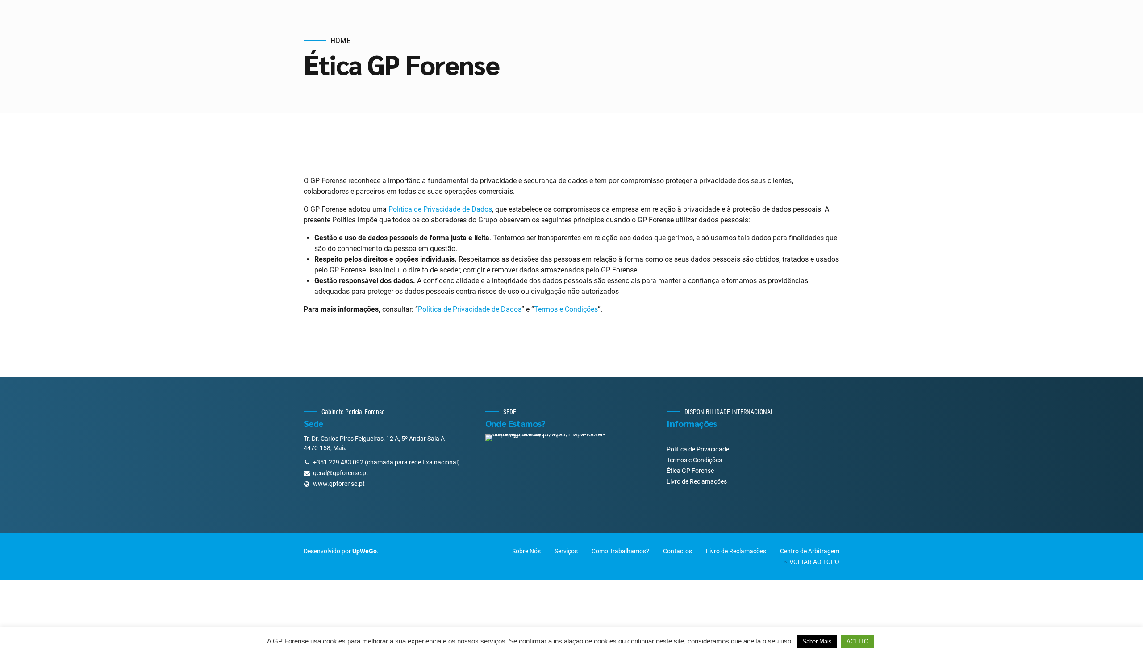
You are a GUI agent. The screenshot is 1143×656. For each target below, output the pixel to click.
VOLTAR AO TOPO (814, 561)
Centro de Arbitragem (809, 551)
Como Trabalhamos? (620, 551)
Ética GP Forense (690, 470)
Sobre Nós (526, 551)
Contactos (677, 551)
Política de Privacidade (698, 449)
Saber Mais (817, 641)
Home (340, 40)
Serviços (566, 551)
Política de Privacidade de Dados (440, 209)
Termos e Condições (566, 309)
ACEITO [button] (857, 641)
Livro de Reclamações (697, 481)
